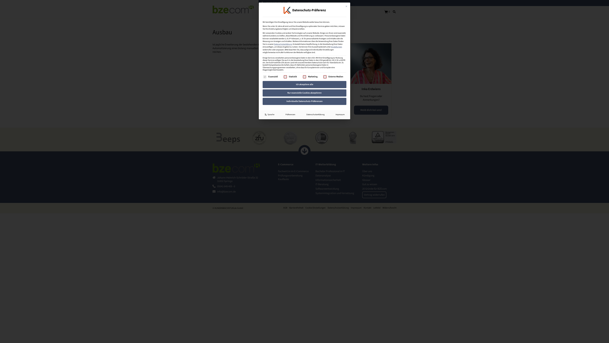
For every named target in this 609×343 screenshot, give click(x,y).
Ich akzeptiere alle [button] (304, 84)
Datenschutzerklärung (283, 44)
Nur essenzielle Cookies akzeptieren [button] (304, 92)
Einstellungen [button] (336, 46)
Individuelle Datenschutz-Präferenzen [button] (304, 101)
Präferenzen (290, 114)
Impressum (340, 114)
